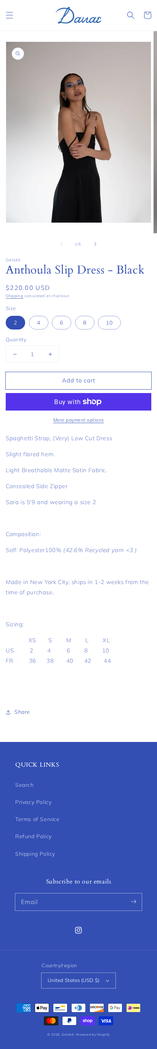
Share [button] (22, 711)
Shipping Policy (35, 853)
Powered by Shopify (93, 1034)
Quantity (16, 339)
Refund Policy (33, 836)
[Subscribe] (133, 901)
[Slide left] (61, 244)
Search (24, 785)
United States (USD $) (73, 980)
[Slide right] (95, 244)
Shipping (14, 295)
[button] (9, 15)
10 (109, 322)
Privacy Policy (33, 802)
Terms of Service (37, 819)
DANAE (68, 1034)
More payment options (78, 420)
